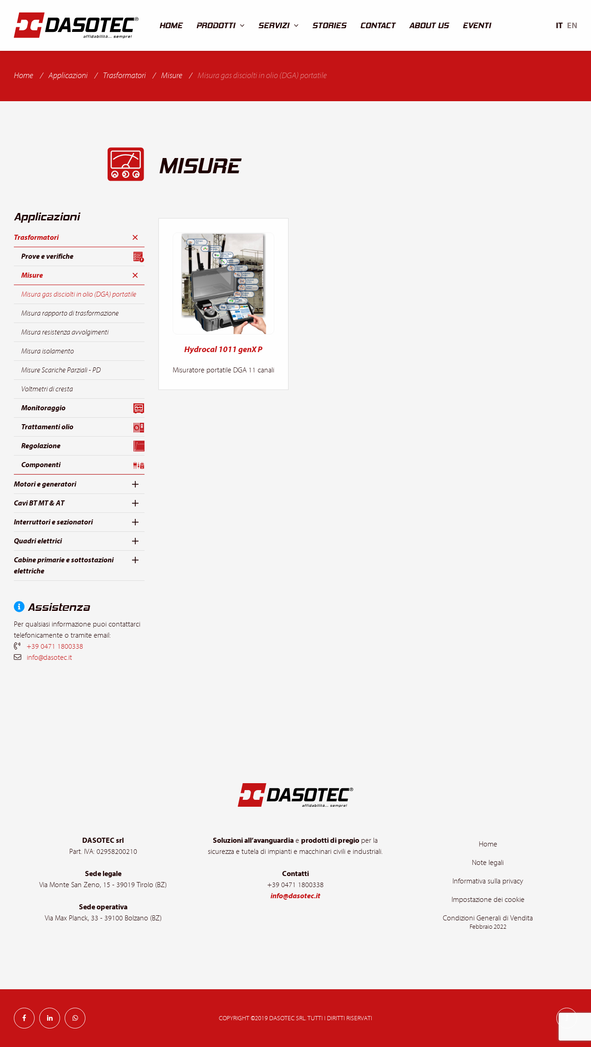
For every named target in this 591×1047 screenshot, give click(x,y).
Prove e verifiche (47, 256)
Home (23, 75)
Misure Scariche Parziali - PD (61, 370)
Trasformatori (124, 75)
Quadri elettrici (38, 541)
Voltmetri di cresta (47, 389)
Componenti (40, 465)
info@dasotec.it (49, 657)
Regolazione (40, 446)
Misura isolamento (47, 351)
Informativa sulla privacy (487, 881)
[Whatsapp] (75, 1018)
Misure (171, 75)
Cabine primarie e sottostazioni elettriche (64, 565)
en (572, 25)
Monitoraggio (43, 408)
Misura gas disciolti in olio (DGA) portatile (78, 294)
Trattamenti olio (47, 427)
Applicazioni (68, 75)
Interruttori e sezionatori (53, 522)
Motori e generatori (45, 484)
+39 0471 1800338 (55, 646)
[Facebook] (24, 1018)
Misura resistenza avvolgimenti (65, 332)
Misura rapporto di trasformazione (70, 313)
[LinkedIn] (49, 1018)
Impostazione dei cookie (488, 899)
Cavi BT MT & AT (39, 503)
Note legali (488, 862)
